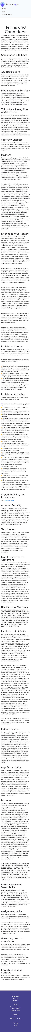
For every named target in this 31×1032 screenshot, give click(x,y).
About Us (15, 998)
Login (3, 11)
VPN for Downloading (15, 1018)
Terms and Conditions (15, 1007)
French (15, 1027)
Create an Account (7, 14)
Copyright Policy (9, 500)
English (15, 1025)
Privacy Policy (15, 1008)
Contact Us (15, 1000)
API (15, 1017)
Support (4, 8)
